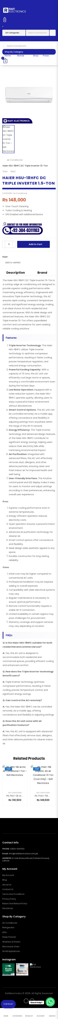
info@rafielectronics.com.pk (23, 853)
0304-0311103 (17, 848)
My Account (8, 875)
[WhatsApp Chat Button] (50, 1002)
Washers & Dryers (11, 942)
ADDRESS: (7, 858)
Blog (4, 880)
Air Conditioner (15, 160)
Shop (35, 56)
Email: (5, 853)
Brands (20, 56)
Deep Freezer (9, 937)
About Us (6, 884)
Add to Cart (35, 244)
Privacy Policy (9, 899)
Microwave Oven (10, 946)
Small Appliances (11, 951)
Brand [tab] (42, 272)
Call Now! (8, 1003)
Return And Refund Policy (14, 903)
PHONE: (6, 848)
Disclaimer (7, 908)
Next (13, 171)
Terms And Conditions (13, 894)
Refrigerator (8, 927)
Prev (5, 171)
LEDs (4, 932)
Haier (5, 256)
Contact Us (7, 889)
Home (7, 56)
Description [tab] (15, 272)
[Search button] (52, 33)
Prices (46, 56)
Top (8, 769)
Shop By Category (14, 51)
